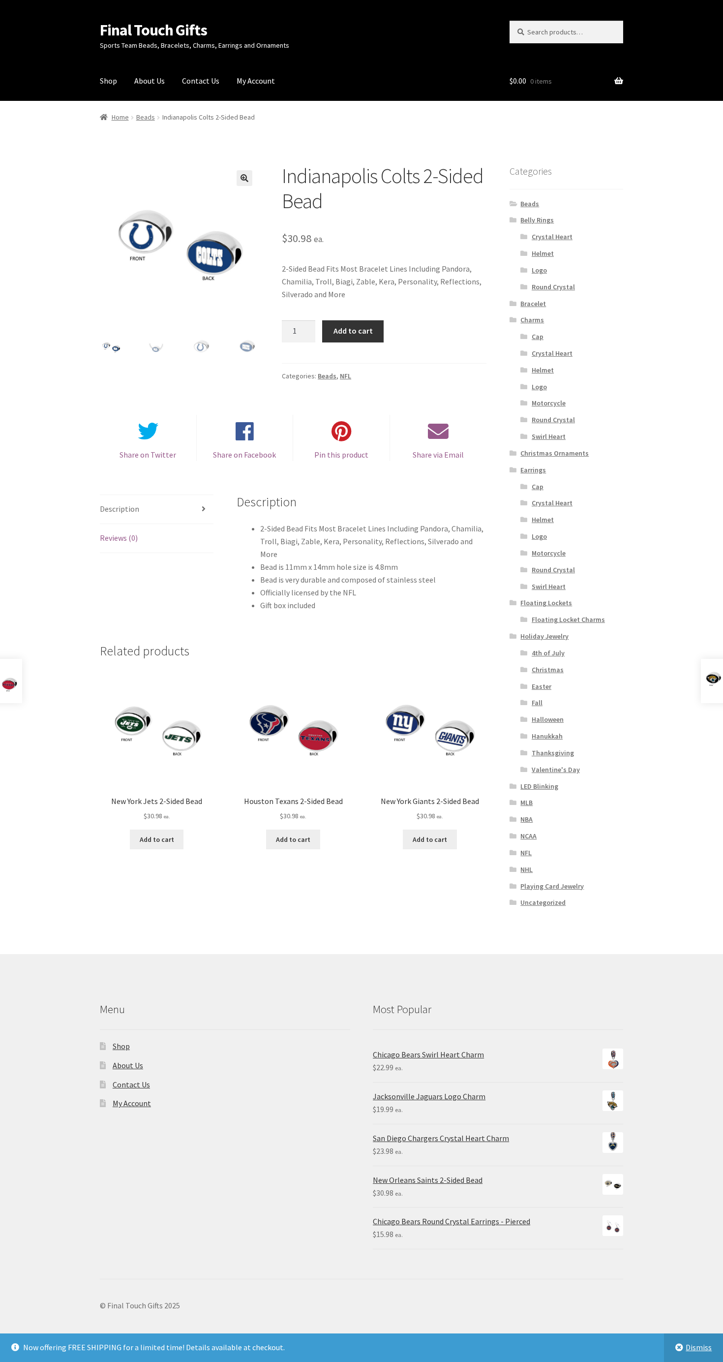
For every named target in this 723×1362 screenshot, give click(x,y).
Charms (532, 319)
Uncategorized (543, 902)
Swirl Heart (549, 436)
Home (120, 117)
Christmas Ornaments (554, 453)
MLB (526, 802)
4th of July (548, 653)
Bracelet (533, 303)
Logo (539, 270)
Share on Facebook (244, 455)
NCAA (528, 836)
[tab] (156, 509)
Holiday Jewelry (544, 636)
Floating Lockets (546, 602)
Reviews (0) (119, 538)
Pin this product (341, 455)
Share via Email (438, 455)
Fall (537, 702)
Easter (541, 686)
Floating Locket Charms (568, 619)
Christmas (548, 669)
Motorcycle (549, 403)
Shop (108, 81)
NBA (526, 819)
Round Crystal (553, 286)
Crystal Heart (552, 236)
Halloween (548, 719)
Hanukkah (547, 736)
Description (119, 509)
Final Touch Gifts (153, 30)
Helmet (543, 253)
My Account (256, 81)
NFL (345, 375)
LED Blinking (539, 786)
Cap (537, 336)
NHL (526, 869)
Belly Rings (537, 220)
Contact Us (200, 81)
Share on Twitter (148, 455)
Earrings (533, 469)
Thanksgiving (553, 752)
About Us (149, 81)
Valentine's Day (556, 769)
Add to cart (353, 331)
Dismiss (699, 1347)
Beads (145, 117)
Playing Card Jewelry (552, 886)
